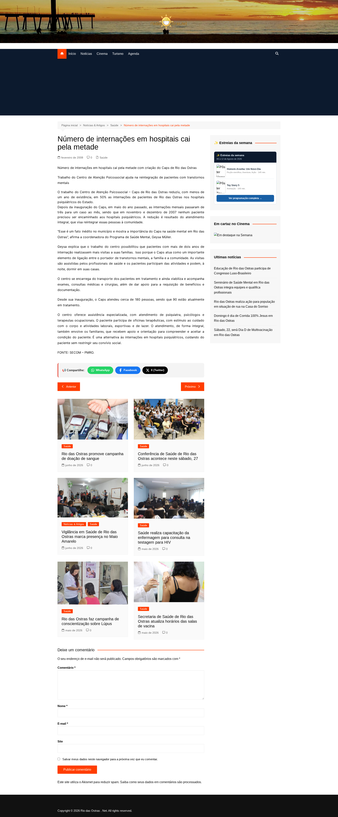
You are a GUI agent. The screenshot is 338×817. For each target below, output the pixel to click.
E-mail (63, 723)
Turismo (117, 53)
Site (60, 741)
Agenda (133, 53)
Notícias (86, 53)
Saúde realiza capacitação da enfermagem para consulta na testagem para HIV (164, 537)
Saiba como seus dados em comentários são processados (160, 782)
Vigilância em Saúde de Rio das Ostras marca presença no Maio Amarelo (90, 536)
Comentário (67, 667)
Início (72, 53)
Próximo (190, 386)
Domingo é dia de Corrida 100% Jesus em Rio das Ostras (243, 318)
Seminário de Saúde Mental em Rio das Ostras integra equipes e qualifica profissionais (241, 287)
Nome (62, 706)
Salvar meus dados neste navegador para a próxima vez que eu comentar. (110, 759)
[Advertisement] (169, 88)
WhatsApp (103, 370)
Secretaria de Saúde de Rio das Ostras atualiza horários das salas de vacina (167, 621)
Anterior (71, 386)
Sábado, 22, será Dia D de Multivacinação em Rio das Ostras (243, 332)
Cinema (102, 53)
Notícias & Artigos (74, 524)
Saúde (104, 157)
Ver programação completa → (245, 198)
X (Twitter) (157, 370)
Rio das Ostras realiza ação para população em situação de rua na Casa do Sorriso (244, 304)
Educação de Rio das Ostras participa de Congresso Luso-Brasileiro (242, 271)
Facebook (130, 370)
